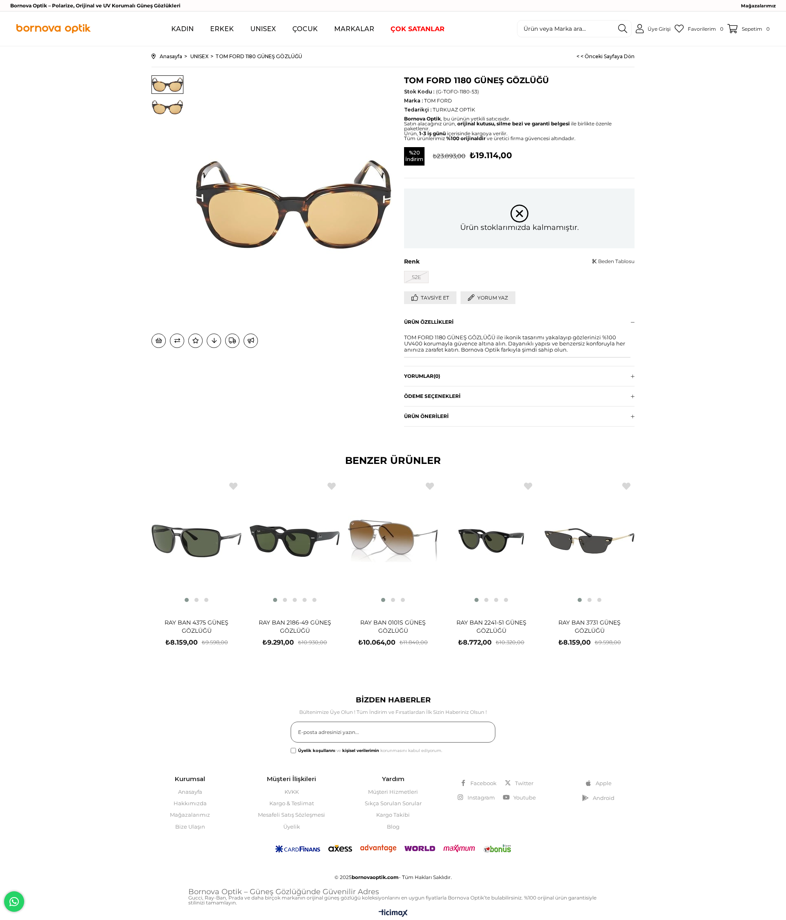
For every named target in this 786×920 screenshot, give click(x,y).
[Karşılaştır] (177, 341)
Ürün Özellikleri (429, 322)
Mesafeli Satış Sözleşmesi (291, 814)
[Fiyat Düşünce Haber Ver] (214, 341)
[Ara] (622, 28)
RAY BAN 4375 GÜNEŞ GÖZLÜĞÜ (196, 626)
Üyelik (291, 826)
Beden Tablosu (616, 261)
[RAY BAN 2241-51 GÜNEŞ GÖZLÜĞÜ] (491, 541)
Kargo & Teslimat (291, 803)
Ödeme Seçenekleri (432, 396)
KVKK (292, 791)
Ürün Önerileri (426, 416)
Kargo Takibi (393, 814)
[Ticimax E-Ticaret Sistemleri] (393, 913)
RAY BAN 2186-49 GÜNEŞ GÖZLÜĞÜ (295, 626)
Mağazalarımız (758, 6)
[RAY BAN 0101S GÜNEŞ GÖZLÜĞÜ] (393, 541)
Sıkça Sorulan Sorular (393, 803)
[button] (187, 600)
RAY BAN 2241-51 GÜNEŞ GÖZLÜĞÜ (491, 626)
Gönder (479, 734)
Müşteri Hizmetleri (393, 791)
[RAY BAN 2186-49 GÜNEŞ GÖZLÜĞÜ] (295, 541)
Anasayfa (190, 791)
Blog (393, 826)
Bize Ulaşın (190, 826)
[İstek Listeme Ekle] (158, 341)
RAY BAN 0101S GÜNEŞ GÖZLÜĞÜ (393, 626)
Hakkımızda (190, 803)
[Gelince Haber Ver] (251, 341)
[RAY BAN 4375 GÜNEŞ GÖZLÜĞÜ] (196, 541)
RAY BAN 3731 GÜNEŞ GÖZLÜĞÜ (589, 626)
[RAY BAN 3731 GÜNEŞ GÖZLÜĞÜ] (589, 541)
